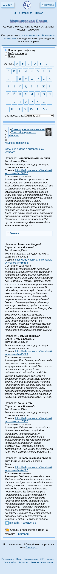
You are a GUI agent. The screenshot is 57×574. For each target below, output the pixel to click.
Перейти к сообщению (23, 523)
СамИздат (31, 547)
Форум (46, 4)
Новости (50, 559)
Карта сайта (10, 562)
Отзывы (15, 233)
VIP (41, 559)
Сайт (8, 4)
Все (45, 109)
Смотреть (23, 534)
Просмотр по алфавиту (21, 50)
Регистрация (24, 13)
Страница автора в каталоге (28, 129)
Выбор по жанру (17, 53)
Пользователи (30, 559)
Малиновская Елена (17, 142)
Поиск (11, 56)
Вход (40, 13)
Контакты (23, 562)
